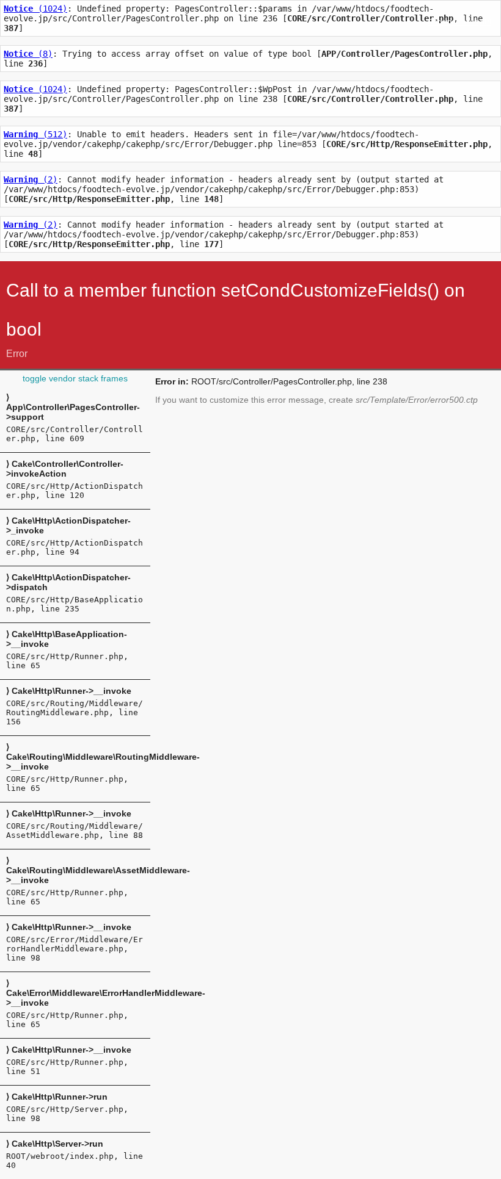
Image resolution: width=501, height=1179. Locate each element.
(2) (30, 179)
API (485, 22)
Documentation (453, 22)
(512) (35, 134)
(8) (28, 54)
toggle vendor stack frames (75, 378)
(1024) (35, 8)
